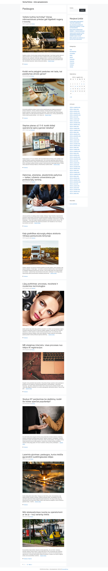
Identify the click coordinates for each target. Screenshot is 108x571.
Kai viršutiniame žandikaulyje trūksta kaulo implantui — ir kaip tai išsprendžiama (77, 26)
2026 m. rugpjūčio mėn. (75, 107)
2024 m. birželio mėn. (75, 155)
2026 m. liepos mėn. (74, 109)
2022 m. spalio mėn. (74, 193)
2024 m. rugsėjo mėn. (75, 149)
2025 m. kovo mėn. (74, 137)
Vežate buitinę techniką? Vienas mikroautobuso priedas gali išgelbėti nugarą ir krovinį (42, 19)
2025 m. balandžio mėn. (75, 136)
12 (27, 564)
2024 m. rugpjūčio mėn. (75, 151)
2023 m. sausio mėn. (74, 187)
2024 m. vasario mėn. (75, 162)
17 (70, 88)
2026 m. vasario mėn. (75, 118)
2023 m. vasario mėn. (75, 185)
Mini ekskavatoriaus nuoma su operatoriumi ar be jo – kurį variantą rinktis (42, 513)
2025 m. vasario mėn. (75, 139)
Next (30, 564)
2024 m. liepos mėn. (74, 153)
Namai (71, 57)
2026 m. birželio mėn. (75, 111)
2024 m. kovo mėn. (74, 160)
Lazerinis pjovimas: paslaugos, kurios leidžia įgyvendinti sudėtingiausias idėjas (42, 455)
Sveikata (72, 64)
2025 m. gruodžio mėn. (75, 122)
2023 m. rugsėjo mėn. (75, 172)
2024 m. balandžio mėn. (75, 159)
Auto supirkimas (73, 203)
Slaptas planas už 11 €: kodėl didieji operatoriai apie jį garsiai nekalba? (38, 126)
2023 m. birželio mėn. (75, 178)
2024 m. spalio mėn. (74, 147)
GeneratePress (65, 569)
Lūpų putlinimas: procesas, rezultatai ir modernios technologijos (40, 285)
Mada (71, 55)
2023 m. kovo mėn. (74, 183)
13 (77, 86)
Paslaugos (26, 64)
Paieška (71, 8)
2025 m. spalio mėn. (74, 126)
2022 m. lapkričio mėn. (75, 191)
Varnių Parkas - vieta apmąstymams (35, 2)
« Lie (71, 96)
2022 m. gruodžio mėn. (75, 189)
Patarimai (30, 558)
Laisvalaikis (72, 53)
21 (79, 88)
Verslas (71, 66)
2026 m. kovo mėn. (74, 116)
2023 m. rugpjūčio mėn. (75, 174)
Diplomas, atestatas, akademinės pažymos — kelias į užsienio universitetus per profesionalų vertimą (42, 177)
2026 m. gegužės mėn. (75, 113)
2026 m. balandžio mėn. (75, 115)
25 (73, 91)
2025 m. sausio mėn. (74, 141)
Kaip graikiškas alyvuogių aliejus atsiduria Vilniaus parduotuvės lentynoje (41, 234)
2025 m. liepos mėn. (74, 132)
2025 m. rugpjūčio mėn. (75, 130)
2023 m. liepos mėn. (74, 176)
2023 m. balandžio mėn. (75, 181)
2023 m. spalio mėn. (74, 170)
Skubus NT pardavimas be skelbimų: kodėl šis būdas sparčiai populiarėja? (41, 400)
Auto (71, 49)
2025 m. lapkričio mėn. (75, 124)
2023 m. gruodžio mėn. (75, 166)
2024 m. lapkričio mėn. (75, 145)
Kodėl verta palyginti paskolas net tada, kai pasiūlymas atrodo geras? (42, 72)
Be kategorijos (73, 51)
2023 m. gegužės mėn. (75, 180)
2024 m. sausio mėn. (74, 164)
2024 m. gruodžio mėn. (75, 143)
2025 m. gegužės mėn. (75, 134)
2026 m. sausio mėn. (74, 120)
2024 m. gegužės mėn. (75, 157)
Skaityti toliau (51, 61)
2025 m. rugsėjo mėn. (75, 128)
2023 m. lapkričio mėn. (75, 168)
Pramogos (72, 63)
